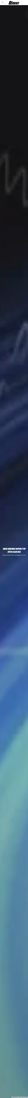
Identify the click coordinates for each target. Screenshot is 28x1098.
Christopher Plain (8, 555)
